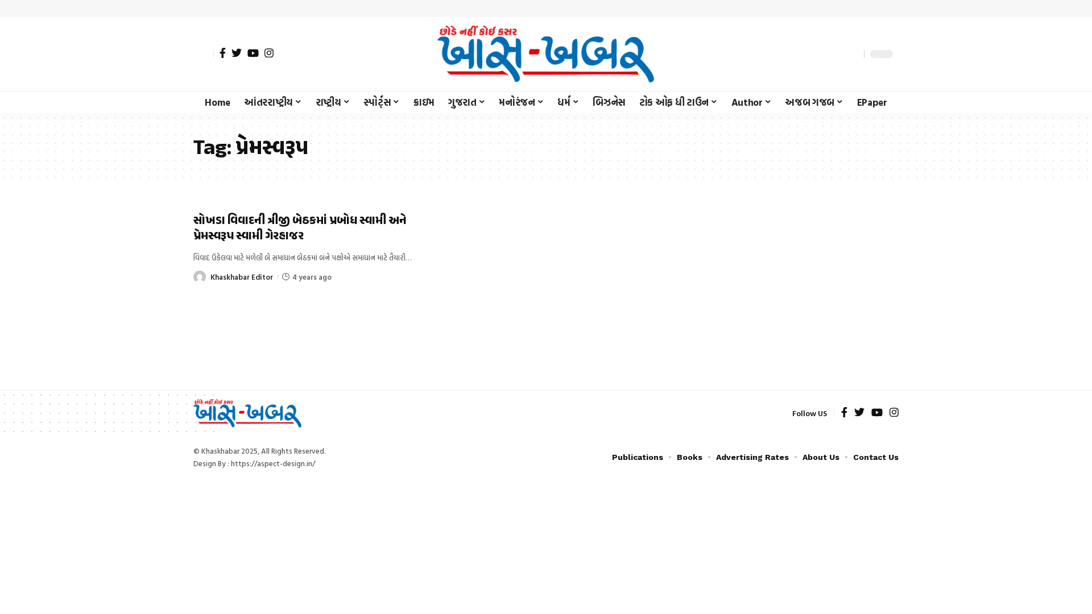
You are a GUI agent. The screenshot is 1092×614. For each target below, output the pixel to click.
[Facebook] (223, 53)
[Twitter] (237, 53)
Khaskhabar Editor (241, 277)
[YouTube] (253, 53)
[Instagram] (269, 53)
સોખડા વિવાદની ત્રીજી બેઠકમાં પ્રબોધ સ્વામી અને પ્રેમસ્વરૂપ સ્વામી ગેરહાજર (300, 229)
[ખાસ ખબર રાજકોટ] (545, 54)
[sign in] (203, 54)
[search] (852, 54)
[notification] (835, 54)
